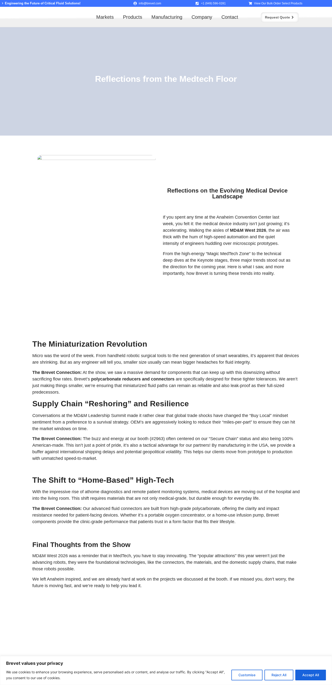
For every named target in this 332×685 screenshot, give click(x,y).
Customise (246, 675)
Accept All (310, 675)
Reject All (278, 675)
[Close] (327, 660)
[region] (166, 670)
